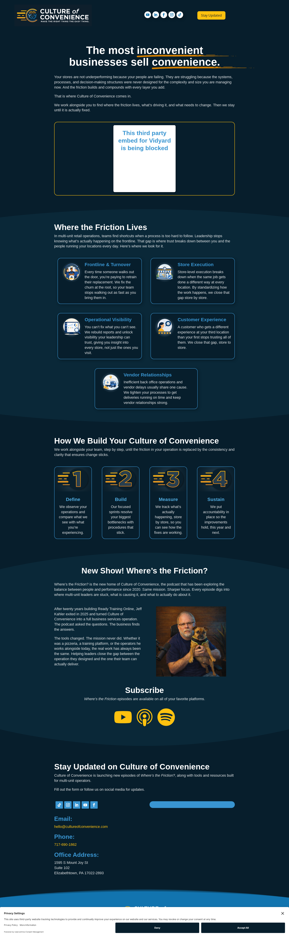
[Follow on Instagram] (171, 14)
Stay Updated (211, 15)
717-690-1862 (65, 844)
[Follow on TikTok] (179, 14)
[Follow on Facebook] (163, 14)
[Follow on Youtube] (147, 14)
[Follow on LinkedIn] (155, 14)
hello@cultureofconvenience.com (81, 827)
